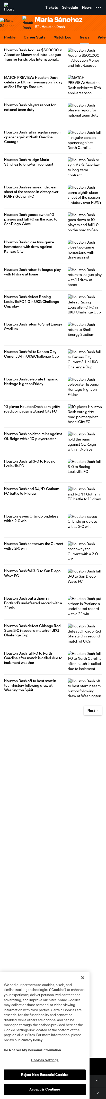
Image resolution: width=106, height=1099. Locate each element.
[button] (98, 7)
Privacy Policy (31, 1040)
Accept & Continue (44, 1089)
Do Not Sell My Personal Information (32, 1050)
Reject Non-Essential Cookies (45, 1075)
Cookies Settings (44, 1060)
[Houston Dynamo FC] (9, 7)
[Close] (82, 977)
